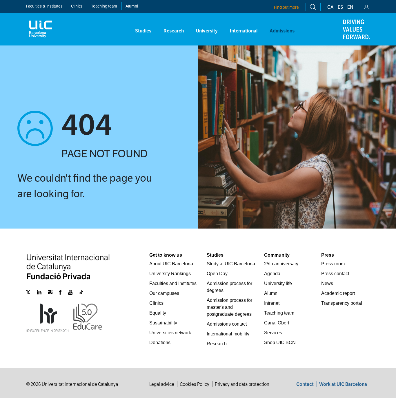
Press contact (335, 273)
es (340, 7)
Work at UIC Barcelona (343, 384)
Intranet (271, 303)
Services (273, 332)
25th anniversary (281, 263)
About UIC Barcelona (171, 263)
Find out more (286, 7)
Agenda (272, 273)
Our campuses (164, 293)
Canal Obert (276, 322)
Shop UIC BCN (280, 342)
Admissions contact (227, 324)
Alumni (132, 6)
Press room (333, 263)
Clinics (156, 303)
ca (330, 7)
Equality (157, 313)
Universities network (170, 332)
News (327, 283)
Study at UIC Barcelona (231, 263)
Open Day (217, 273)
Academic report (338, 293)
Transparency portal (341, 303)
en (350, 7)
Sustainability (163, 322)
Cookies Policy (194, 384)
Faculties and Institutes (173, 283)
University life (278, 283)
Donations (159, 342)
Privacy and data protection (242, 384)
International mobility (228, 333)
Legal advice (161, 384)
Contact (305, 384)
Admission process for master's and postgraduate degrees (229, 307)
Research (217, 343)
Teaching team (104, 6)
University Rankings (170, 273)
